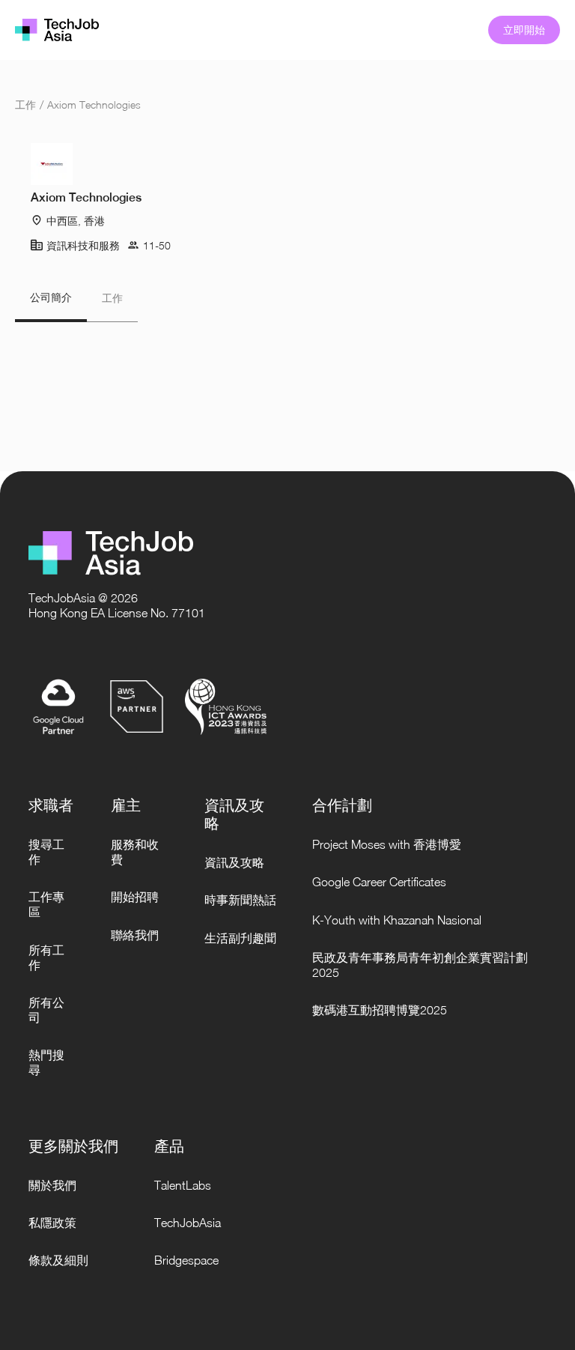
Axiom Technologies (94, 104)
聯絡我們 (135, 935)
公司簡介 (51, 297)
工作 (25, 104)
